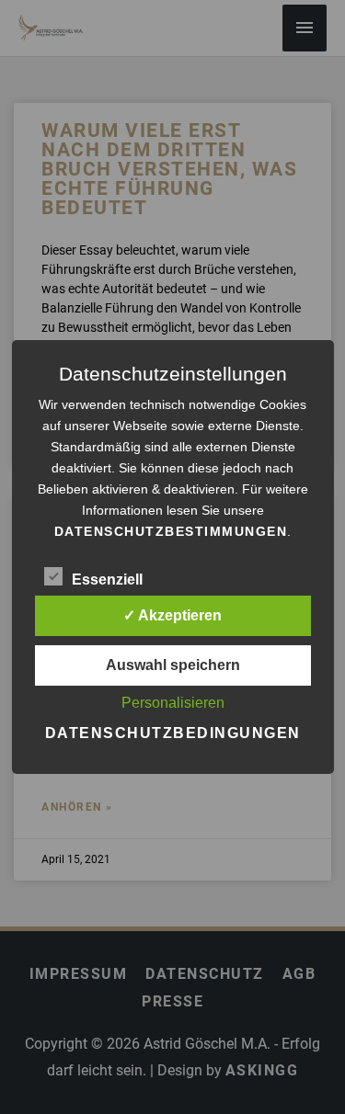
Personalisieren (172, 702)
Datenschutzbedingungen (173, 733)
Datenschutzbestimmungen (171, 531)
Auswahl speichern (173, 665)
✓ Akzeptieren (172, 615)
